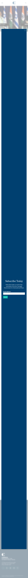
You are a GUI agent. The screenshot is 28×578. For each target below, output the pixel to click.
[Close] (25, 30)
